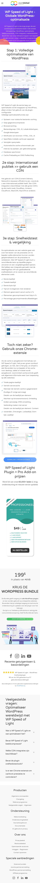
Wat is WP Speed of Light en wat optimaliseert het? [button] (18, 732)
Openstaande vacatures (20, 846)
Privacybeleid (20, 840)
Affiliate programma (20, 873)
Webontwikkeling (20, 817)
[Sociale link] (13, 878)
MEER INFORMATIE (18, 619)
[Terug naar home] (20, 3)
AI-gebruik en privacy (20, 829)
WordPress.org (21, 685)
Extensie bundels (20, 864)
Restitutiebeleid (20, 843)
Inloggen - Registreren (20, 849)
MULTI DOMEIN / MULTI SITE (19, 533)
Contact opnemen (20, 852)
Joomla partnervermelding (20, 867)
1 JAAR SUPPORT (16, 537)
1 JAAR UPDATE (15, 535)
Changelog (20, 799)
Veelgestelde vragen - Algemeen (20, 805)
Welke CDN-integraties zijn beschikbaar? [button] (17, 752)
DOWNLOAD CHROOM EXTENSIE (18, 459)
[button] (2, 3)
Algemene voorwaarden (20, 796)
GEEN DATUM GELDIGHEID (18, 542)
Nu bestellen (20, 550)
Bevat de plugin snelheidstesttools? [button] (14, 762)
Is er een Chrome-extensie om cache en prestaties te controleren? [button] (19, 774)
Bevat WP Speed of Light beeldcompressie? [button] (17, 742)
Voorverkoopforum (20, 823)
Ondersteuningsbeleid (20, 820)
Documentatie (20, 826)
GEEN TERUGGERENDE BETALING (20, 539)
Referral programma (20, 802)
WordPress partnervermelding (20, 870)
